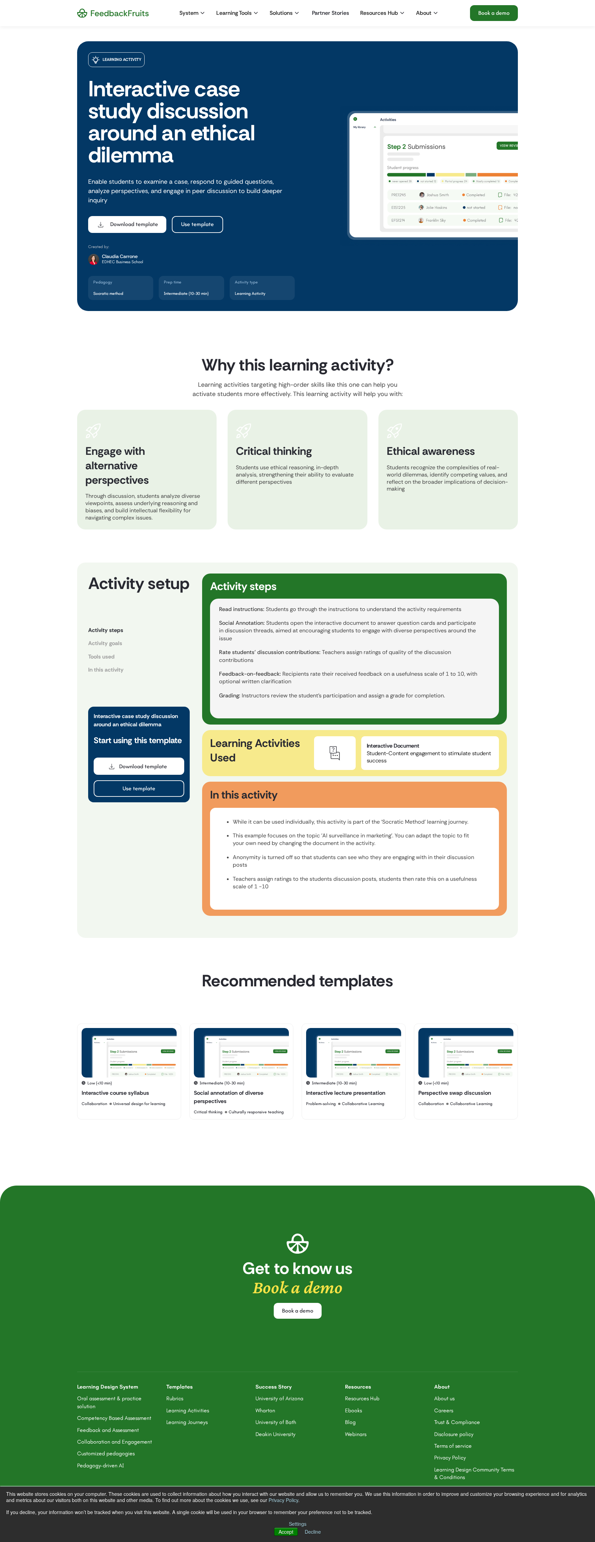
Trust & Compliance (457, 1422)
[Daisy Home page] (113, 13)
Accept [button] (286, 1531)
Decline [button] (313, 1531)
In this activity (106, 669)
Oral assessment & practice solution (109, 1402)
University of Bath (275, 1422)
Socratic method (108, 293)
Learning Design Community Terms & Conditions (474, 1473)
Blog (350, 1422)
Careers (443, 1410)
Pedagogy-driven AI (100, 1465)
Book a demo (494, 13)
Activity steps (105, 630)
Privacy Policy (283, 1500)
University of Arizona (279, 1398)
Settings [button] (297, 1523)
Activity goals (105, 643)
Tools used (101, 656)
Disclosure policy (453, 1434)
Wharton (265, 1410)
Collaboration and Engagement (114, 1441)
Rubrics (174, 1398)
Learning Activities (187, 1410)
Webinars (355, 1434)
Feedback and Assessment (108, 1430)
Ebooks (353, 1410)
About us (444, 1398)
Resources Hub (362, 1398)
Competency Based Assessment (114, 1418)
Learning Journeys (187, 1422)
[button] (193, 13)
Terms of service (453, 1446)
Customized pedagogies (106, 1453)
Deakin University (275, 1434)
